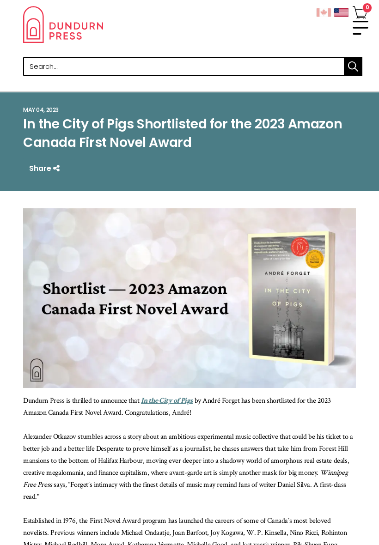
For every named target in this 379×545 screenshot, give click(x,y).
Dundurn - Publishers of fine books (106, 24)
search (353, 66)
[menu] (360, 27)
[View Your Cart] (360, 10)
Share (41, 168)
